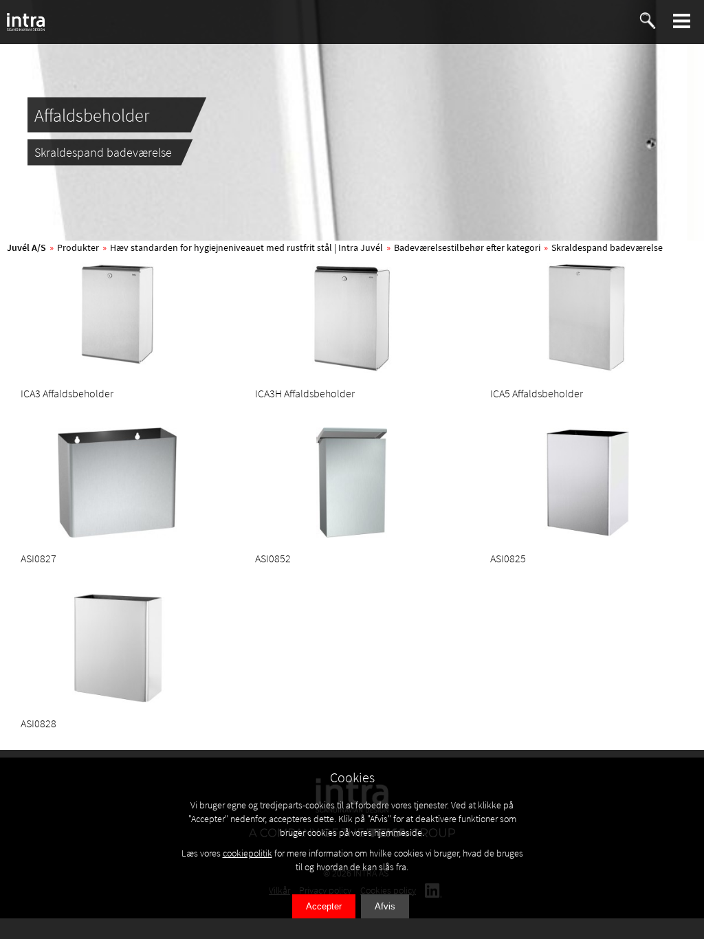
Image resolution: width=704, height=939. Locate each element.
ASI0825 (508, 558)
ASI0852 (273, 558)
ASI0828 (38, 723)
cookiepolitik (247, 853)
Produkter (78, 247)
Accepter (324, 906)
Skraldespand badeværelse (607, 247)
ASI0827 (38, 558)
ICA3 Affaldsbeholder (67, 393)
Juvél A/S (26, 247)
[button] (682, 21)
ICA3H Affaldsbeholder (305, 393)
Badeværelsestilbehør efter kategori (467, 247)
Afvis (385, 906)
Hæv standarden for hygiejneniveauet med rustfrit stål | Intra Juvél (246, 247)
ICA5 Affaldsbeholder (536, 393)
